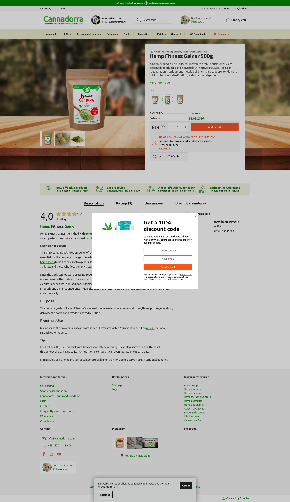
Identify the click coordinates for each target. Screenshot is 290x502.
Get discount (167, 266)
